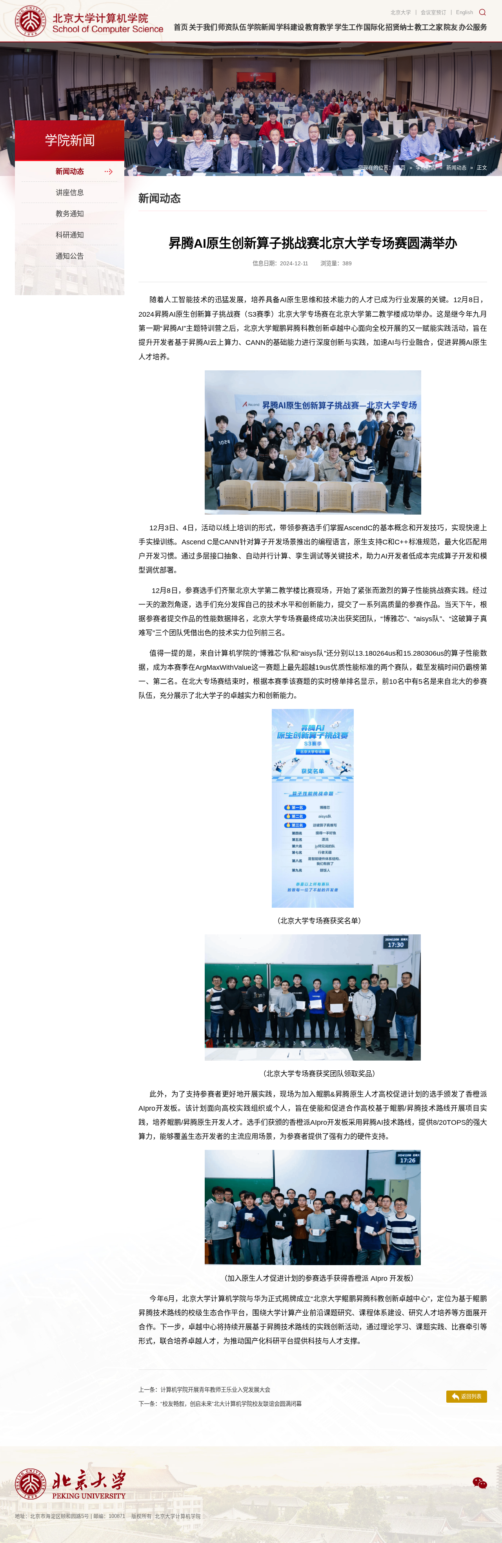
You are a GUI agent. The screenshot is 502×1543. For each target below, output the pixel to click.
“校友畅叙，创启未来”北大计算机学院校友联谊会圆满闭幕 (220, 1404)
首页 (400, 167)
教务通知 (70, 214)
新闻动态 (456, 167)
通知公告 (70, 256)
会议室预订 (433, 12)
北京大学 (401, 12)
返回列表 (471, 1396)
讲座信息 (70, 193)
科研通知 (70, 235)
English (464, 12)
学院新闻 (426, 167)
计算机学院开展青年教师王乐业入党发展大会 (204, 1390)
